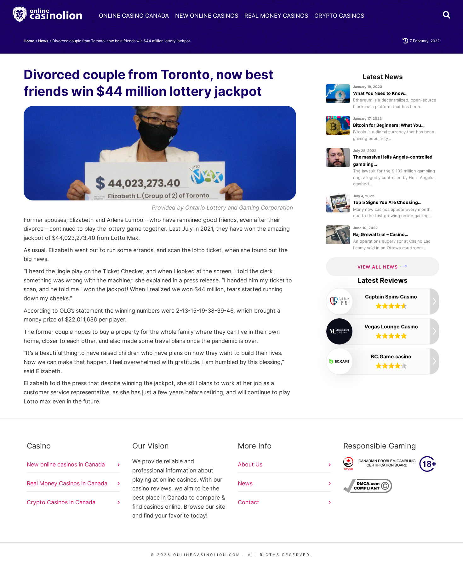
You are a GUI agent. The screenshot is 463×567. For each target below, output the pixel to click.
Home (29, 40)
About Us (250, 464)
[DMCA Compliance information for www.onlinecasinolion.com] (367, 491)
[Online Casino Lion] (47, 14)
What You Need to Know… (380, 93)
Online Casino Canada (134, 15)
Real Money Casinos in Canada (67, 483)
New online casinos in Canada (66, 464)
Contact (248, 502)
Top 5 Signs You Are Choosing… (387, 202)
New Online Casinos (206, 15)
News (43, 40)
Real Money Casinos (276, 15)
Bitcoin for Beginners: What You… (389, 125)
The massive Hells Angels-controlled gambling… (392, 160)
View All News (377, 266)
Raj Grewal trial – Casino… (380, 234)
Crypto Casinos (339, 15)
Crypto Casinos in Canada (61, 502)
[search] (446, 15)
